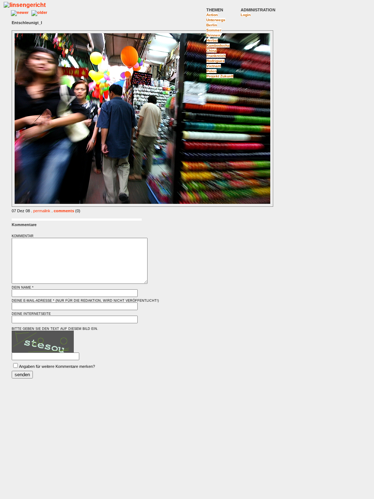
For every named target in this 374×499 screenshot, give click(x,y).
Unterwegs (215, 20)
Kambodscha (218, 45)
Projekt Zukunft (219, 76)
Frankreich (216, 56)
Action (212, 15)
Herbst (212, 40)
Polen (211, 71)
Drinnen (213, 35)
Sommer (213, 30)
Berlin (211, 25)
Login (246, 15)
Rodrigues (215, 61)
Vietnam (213, 66)
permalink (41, 211)
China (211, 51)
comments (64, 211)
